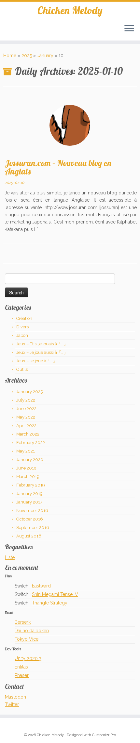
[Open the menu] (129, 29)
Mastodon (15, 697)
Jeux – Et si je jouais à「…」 (42, 343)
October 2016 (29, 519)
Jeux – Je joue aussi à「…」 (42, 352)
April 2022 (26, 425)
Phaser (22, 675)
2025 (26, 55)
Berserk (23, 622)
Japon (22, 335)
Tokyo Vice (26, 639)
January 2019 (29, 493)
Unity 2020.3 (28, 658)
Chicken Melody (70, 10)
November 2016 (32, 510)
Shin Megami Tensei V (55, 594)
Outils (22, 369)
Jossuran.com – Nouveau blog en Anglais (58, 166)
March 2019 (27, 476)
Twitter (12, 704)
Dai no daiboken (32, 630)
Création (24, 318)
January (45, 55)
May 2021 (25, 451)
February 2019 (30, 485)
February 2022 (30, 442)
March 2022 (27, 434)
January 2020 (29, 459)
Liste (10, 557)
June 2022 (26, 408)
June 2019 (26, 468)
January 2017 (29, 502)
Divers (22, 326)
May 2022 (25, 417)
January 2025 (29, 391)
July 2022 (25, 400)
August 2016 (28, 536)
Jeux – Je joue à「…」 (36, 360)
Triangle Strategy (49, 602)
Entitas (21, 666)
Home (9, 55)
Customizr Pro (104, 735)
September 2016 (32, 527)
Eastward (41, 585)
